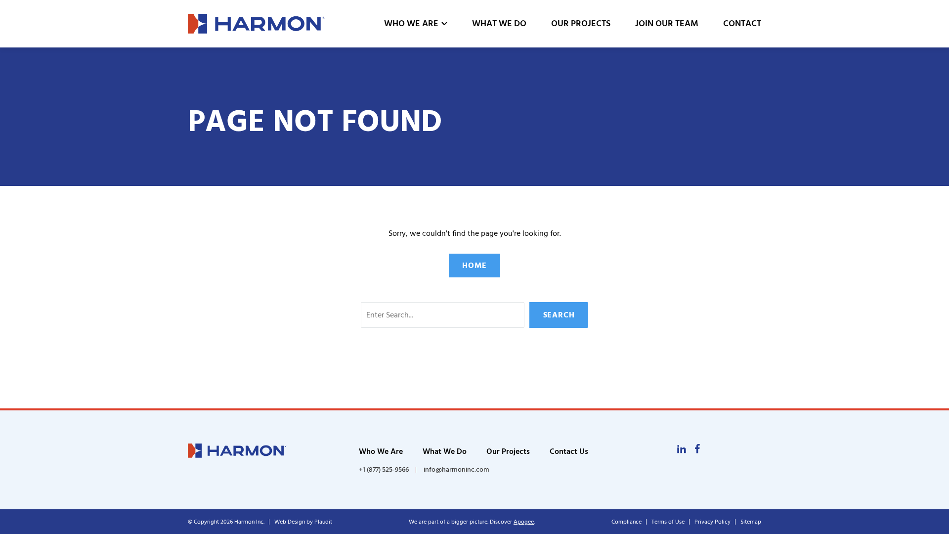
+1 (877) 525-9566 (384, 470)
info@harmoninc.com (456, 469)
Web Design (289, 522)
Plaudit (323, 522)
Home (474, 265)
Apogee (524, 522)
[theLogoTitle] (256, 24)
